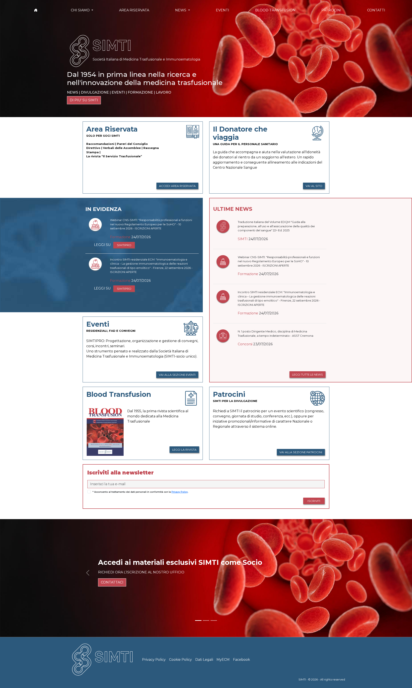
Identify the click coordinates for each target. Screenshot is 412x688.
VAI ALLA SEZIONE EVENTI (177, 374)
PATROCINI (331, 10)
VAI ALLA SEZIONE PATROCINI (300, 452)
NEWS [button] (181, 10)
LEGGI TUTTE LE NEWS (307, 374)
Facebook (241, 660)
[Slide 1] (198, 620)
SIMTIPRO (124, 245)
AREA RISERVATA (134, 10)
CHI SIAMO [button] (81, 10)
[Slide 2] (206, 620)
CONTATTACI (112, 582)
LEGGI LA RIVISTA (184, 449)
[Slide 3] (214, 620)
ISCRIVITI (313, 501)
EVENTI (222, 10)
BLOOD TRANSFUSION (275, 10)
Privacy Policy (179, 492)
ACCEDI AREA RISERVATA (177, 186)
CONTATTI (376, 10)
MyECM (223, 660)
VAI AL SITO (314, 186)
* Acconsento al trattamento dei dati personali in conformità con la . (140, 492)
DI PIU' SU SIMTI (84, 100)
